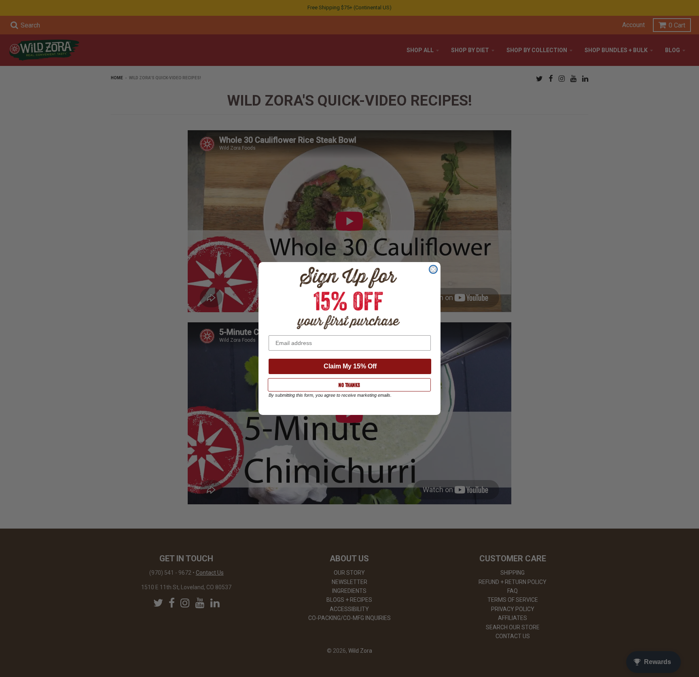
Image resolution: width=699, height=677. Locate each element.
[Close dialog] (433, 269)
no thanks (349, 385)
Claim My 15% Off (350, 366)
